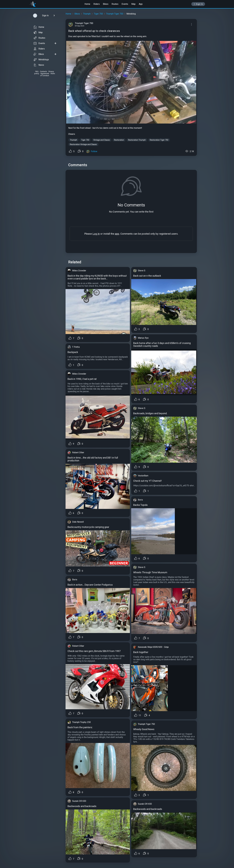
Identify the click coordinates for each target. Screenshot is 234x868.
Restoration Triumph (137, 140)
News (41, 65)
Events (125, 4)
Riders (96, 4)
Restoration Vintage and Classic (83, 144)
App (141, 4)
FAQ (36, 71)
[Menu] (191, 24)
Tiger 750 (98, 13)
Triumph (87, 13)
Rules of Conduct (47, 74)
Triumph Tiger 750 (114, 13)
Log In (96, 233)
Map (133, 4)
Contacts (43, 71)
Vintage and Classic (101, 140)
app (117, 233)
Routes (115, 4)
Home (87, 4)
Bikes (105, 4)
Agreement (44, 73)
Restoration (119, 140)
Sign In (199, 4)
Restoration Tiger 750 (159, 140)
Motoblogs (43, 59)
